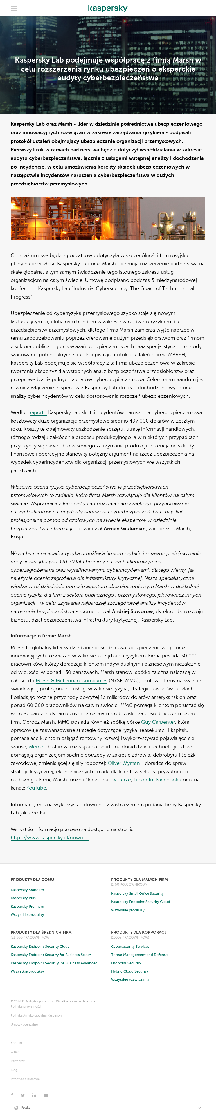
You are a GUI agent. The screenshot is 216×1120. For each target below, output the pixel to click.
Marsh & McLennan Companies (71, 680)
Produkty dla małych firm (139, 879)
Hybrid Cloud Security (129, 971)
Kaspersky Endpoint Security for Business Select (51, 955)
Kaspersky (108, 7)
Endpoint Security (126, 963)
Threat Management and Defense (139, 955)
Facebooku (168, 780)
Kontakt (16, 1043)
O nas (15, 1052)
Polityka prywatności (26, 1006)
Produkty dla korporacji (139, 932)
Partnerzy (18, 1061)
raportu (38, 412)
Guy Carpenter (158, 722)
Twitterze (120, 780)
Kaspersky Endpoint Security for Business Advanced (54, 963)
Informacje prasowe (25, 1079)
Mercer (37, 747)
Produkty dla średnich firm (41, 932)
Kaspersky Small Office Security (137, 894)
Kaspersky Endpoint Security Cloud (140, 902)
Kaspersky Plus (23, 898)
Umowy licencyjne (24, 1024)
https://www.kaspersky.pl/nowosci (50, 837)
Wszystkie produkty (27, 915)
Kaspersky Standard (27, 890)
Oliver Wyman (124, 763)
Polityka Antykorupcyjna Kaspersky (36, 1015)
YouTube (36, 788)
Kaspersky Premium (27, 907)
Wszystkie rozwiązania (130, 980)
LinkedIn (143, 780)
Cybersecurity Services (130, 947)
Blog (14, 1070)
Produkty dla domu (32, 879)
